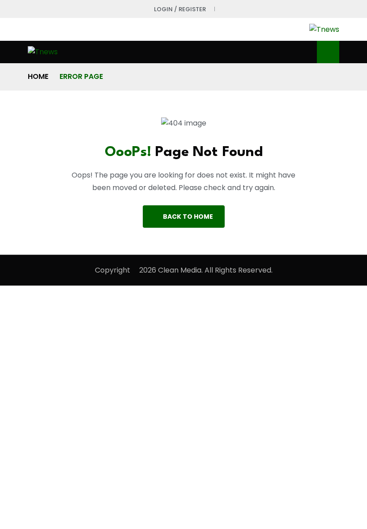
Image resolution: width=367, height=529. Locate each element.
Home (38, 76)
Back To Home (188, 216)
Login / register (180, 9)
